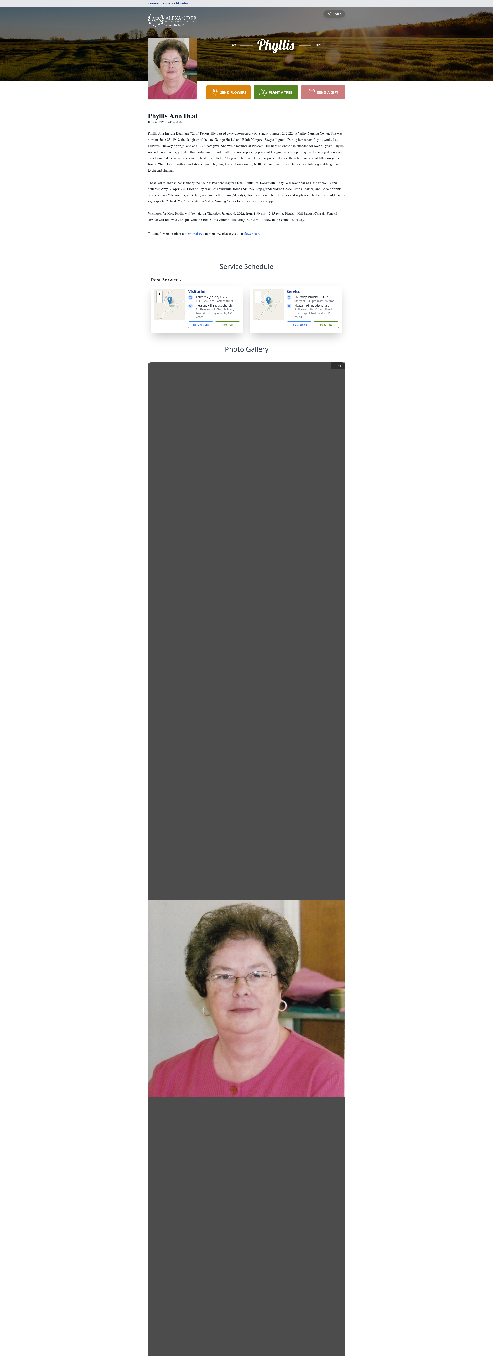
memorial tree (194, 233)
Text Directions (201, 324)
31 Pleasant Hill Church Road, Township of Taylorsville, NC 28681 (215, 313)
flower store (252, 233)
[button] (169, 300)
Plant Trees (228, 324)
